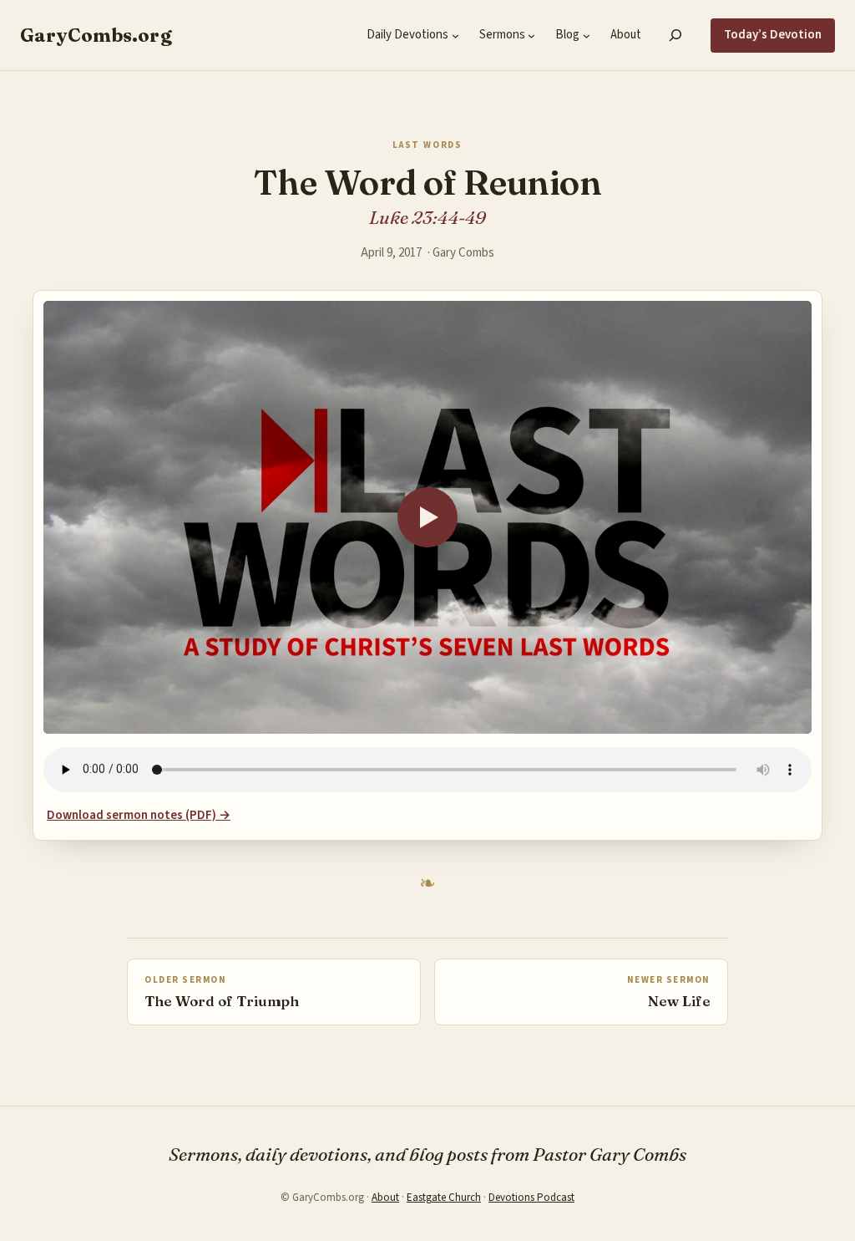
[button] (427, 517)
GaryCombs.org (96, 35)
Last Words (427, 145)
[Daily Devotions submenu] (455, 35)
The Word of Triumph (221, 1001)
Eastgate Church (444, 1197)
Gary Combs (463, 253)
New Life (679, 1001)
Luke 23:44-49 (427, 217)
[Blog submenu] (586, 35)
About (385, 1197)
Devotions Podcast (531, 1197)
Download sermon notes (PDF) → (138, 815)
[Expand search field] (676, 35)
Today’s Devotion (773, 34)
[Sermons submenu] (531, 35)
